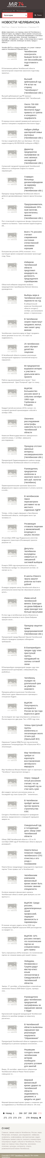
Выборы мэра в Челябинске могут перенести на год (33, 298)
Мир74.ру (5, 27)
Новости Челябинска (19, 27)
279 (28, 1118)
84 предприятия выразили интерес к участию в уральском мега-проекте (33, 371)
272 (10, 1118)
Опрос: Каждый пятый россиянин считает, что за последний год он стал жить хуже (32, 783)
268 (30, 1113)
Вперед (35, 1118)
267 (25, 1113)
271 (5, 1118)
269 (35, 1113)
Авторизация (8, 11)
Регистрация (21, 11)
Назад (8, 1113)
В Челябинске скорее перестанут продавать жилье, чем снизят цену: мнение (33, 324)
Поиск (39, 15)
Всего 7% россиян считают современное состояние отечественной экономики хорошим (33, 240)
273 (15, 1118)
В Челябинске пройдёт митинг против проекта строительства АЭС (31, 806)
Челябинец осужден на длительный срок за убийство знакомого (32, 683)
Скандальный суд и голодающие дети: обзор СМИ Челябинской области (32, 830)
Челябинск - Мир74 (22, 1155)
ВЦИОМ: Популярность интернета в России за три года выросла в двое (33, 708)
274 (19, 1118)
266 (20, 1113)
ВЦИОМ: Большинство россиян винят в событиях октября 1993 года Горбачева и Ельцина (33, 396)
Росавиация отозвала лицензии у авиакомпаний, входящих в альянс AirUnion (33, 529)
